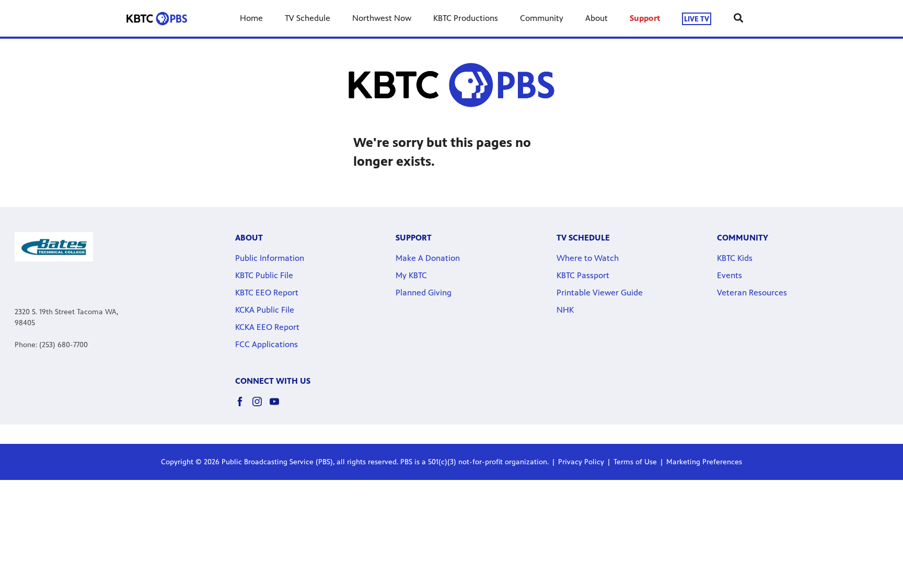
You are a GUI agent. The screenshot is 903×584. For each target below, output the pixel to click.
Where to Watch (588, 258)
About (596, 18)
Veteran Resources (752, 292)
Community (541, 18)
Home (251, 18)
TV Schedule (307, 18)
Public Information (269, 258)
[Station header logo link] (156, 18)
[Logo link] (54, 246)
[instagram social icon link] (261, 406)
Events (729, 275)
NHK (565, 310)
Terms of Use (635, 461)
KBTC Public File (264, 275)
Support (645, 18)
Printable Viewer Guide (600, 292)
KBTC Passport (583, 275)
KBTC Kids (734, 258)
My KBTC (411, 275)
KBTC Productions (465, 18)
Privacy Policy (581, 461)
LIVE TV (696, 18)
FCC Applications (266, 344)
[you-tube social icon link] (278, 406)
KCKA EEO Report (267, 327)
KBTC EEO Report (266, 292)
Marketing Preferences (704, 461)
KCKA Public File (264, 310)
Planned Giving (424, 292)
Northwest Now (381, 18)
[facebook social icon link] (243, 406)
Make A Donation (428, 258)
